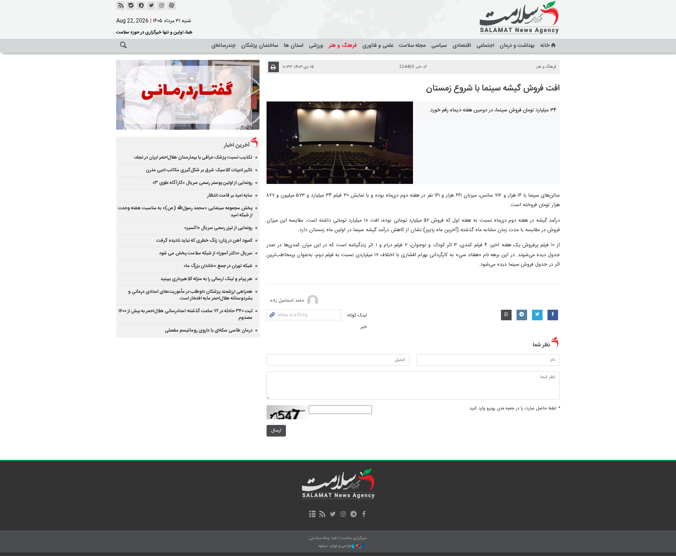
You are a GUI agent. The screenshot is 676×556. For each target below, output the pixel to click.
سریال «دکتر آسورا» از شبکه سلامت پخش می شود (205, 253)
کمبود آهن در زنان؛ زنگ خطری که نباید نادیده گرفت (204, 241)
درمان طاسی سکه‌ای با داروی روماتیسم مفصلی (208, 330)
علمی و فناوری (377, 45)
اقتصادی (461, 45)
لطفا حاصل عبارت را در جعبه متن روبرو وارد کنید (514, 408)
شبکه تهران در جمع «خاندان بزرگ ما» (217, 266)
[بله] (130, 5)
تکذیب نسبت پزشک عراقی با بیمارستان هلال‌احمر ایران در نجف (193, 157)
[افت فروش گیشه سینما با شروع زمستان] (340, 142)
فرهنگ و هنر (343, 45)
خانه (545, 45)
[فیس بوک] (363, 514)
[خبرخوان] (120, 5)
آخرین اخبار (237, 145)
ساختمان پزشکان (259, 45)
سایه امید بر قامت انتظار (229, 195)
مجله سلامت (412, 45)
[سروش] (141, 5)
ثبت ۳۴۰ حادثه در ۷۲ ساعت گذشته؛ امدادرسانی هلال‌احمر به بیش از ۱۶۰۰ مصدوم (185, 314)
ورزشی (316, 45)
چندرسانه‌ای (223, 45)
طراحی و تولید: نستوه (335, 546)
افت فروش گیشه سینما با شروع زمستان (493, 88)
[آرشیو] (312, 514)
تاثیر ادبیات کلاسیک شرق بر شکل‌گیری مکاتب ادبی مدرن (199, 170)
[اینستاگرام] (161, 5)
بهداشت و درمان (517, 45)
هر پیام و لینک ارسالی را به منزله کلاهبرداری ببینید (206, 279)
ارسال (276, 430)
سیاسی (439, 45)
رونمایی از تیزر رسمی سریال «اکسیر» (218, 228)
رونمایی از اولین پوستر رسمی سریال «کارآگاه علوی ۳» (202, 183)
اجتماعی (485, 45)
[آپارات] (171, 5)
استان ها (293, 45)
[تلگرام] (353, 514)
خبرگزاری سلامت (503, 17)
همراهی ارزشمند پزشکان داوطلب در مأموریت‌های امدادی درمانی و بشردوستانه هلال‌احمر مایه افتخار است (190, 295)
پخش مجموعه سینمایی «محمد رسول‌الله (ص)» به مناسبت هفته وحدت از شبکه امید (185, 211)
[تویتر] (151, 5)
